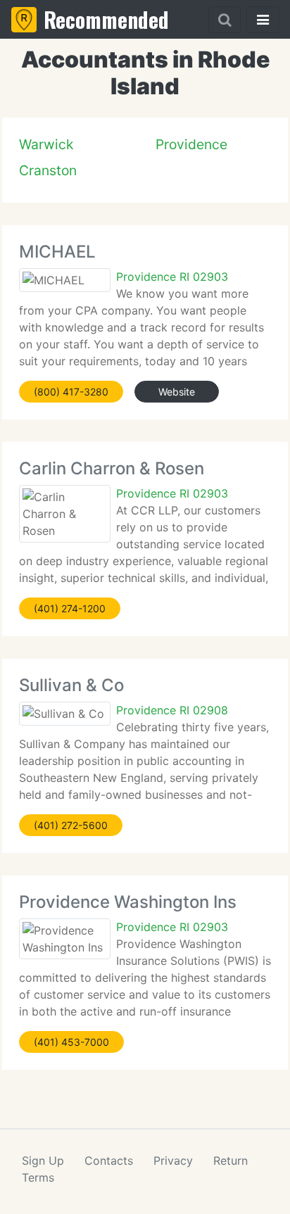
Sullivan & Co (71, 685)
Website (176, 392)
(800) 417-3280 (71, 392)
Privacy (173, 1160)
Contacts (108, 1160)
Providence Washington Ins (128, 902)
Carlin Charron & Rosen (111, 468)
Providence (191, 144)
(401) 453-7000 (71, 1042)
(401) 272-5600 (71, 825)
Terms (38, 1177)
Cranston (48, 170)
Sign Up (43, 1160)
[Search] (224, 19)
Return (230, 1160)
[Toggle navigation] (262, 19)
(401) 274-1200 (70, 608)
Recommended (106, 19)
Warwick (46, 144)
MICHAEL (57, 251)
